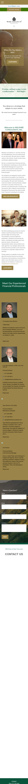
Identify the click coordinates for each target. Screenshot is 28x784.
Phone (3, 513)
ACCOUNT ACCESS (14, 9)
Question (4, 523)
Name (3, 493)
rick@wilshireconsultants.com (13, 379)
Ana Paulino (6, 447)
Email (3, 503)
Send (5, 537)
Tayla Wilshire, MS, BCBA (10, 405)
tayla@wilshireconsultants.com (13, 420)
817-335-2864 (8, 373)
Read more (6, 341)
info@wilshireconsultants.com (10, 264)
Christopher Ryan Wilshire (10, 321)
